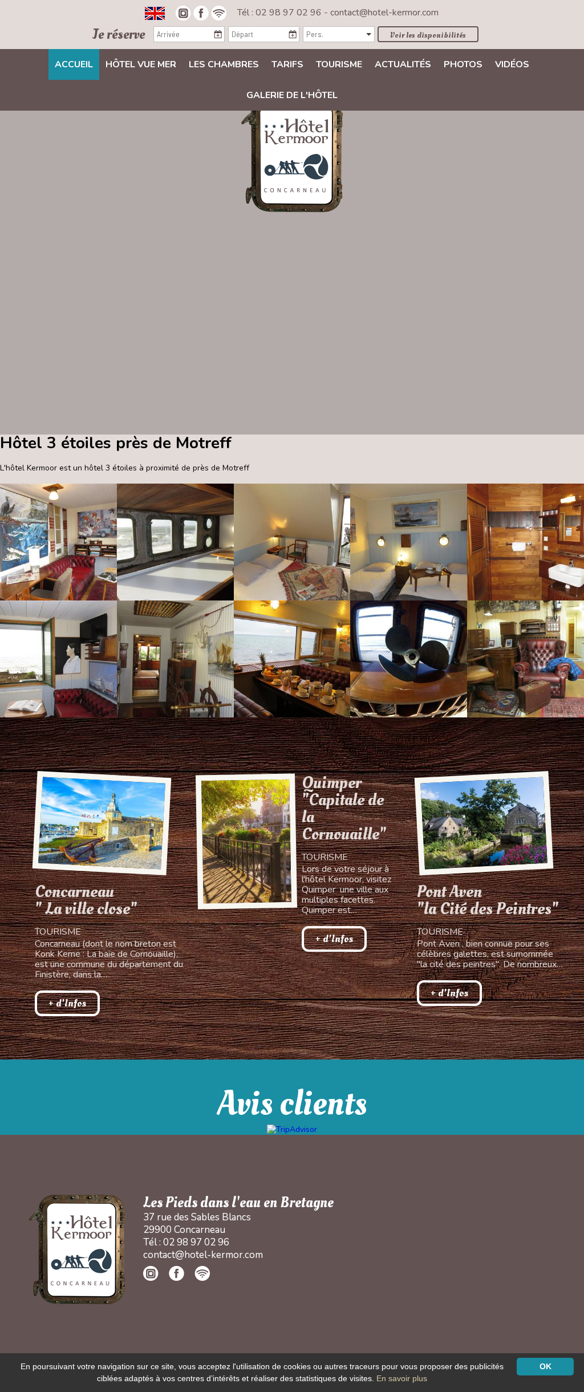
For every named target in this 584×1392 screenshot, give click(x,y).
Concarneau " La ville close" (86, 900)
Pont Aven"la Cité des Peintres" (487, 900)
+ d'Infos (67, 1003)
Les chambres (224, 64)
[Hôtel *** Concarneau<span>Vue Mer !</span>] (292, 153)
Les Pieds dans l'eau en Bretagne (238, 1203)
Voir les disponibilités (428, 35)
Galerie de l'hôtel (292, 95)
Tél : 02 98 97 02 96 (280, 12)
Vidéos (512, 64)
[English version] (155, 12)
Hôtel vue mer (141, 64)
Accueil (74, 64)
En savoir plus (401, 1378)
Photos (463, 64)
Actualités (403, 64)
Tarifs (287, 64)
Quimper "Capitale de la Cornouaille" (344, 808)
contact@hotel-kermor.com (384, 12)
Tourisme (339, 64)
